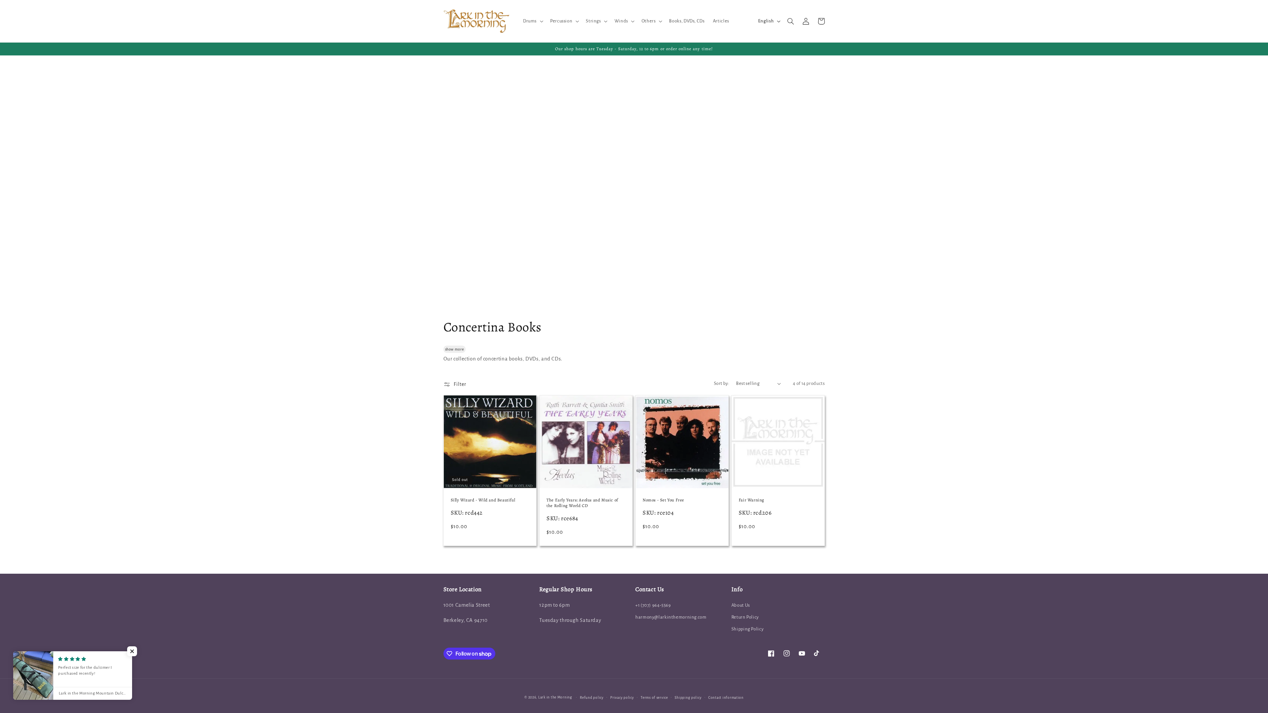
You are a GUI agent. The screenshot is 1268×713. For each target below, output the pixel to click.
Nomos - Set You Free (663, 500)
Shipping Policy (747, 629)
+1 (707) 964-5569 (653, 605)
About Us (740, 605)
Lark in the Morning (555, 697)
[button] (532, 21)
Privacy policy (622, 697)
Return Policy (745, 617)
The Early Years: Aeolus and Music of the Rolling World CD (582, 502)
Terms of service (654, 697)
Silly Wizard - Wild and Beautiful (483, 500)
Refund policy (592, 697)
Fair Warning (751, 500)
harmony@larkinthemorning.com (671, 617)
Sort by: (721, 383)
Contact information (726, 697)
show (449, 349)
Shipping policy (688, 697)
